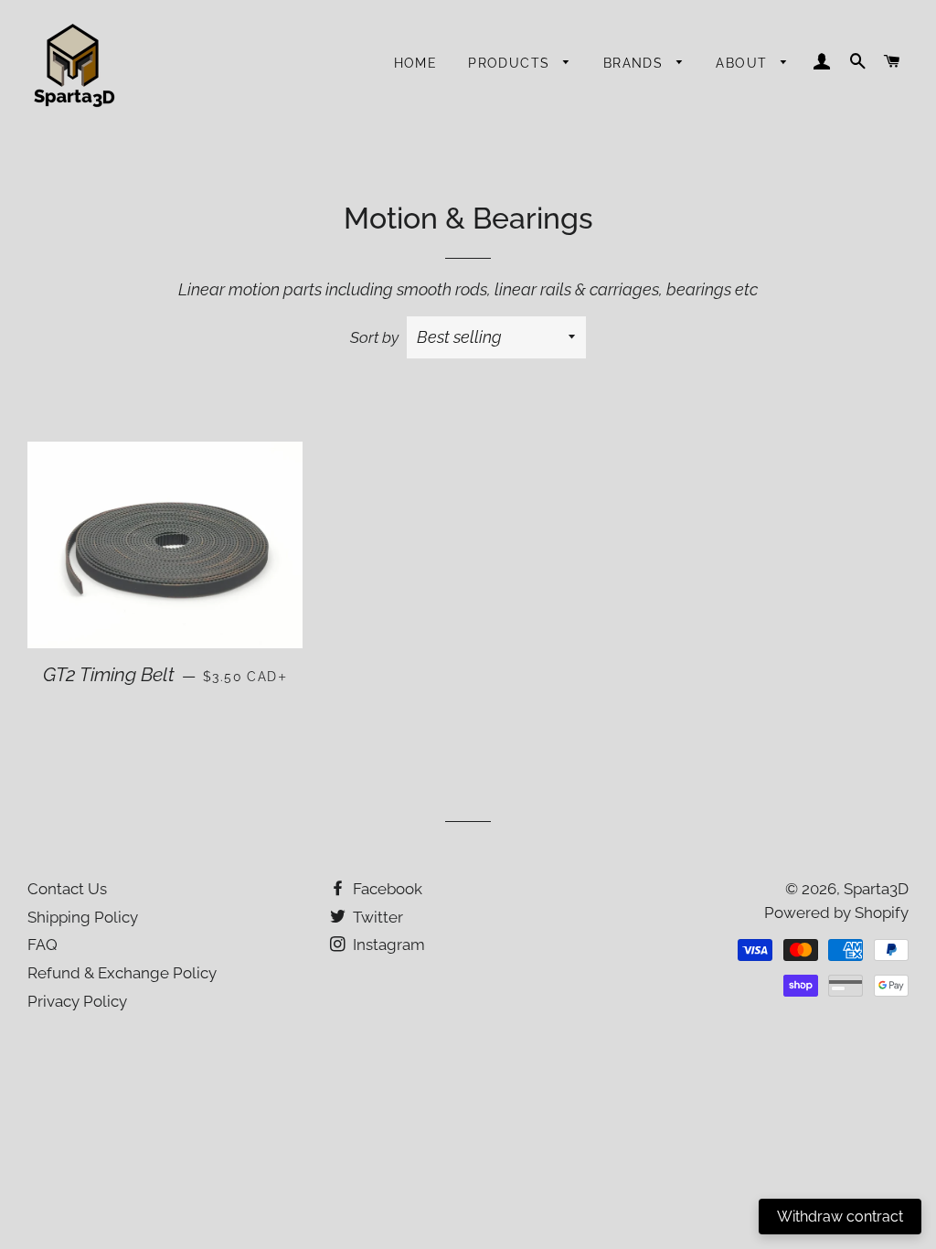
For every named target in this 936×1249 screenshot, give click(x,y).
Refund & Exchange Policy (122, 973)
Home (416, 63)
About (743, 63)
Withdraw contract (840, 1216)
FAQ (42, 944)
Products (511, 63)
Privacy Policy (77, 1001)
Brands (635, 63)
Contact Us (67, 889)
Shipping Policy (82, 917)
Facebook (385, 889)
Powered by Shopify (836, 912)
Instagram (387, 944)
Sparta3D (876, 889)
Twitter (376, 917)
